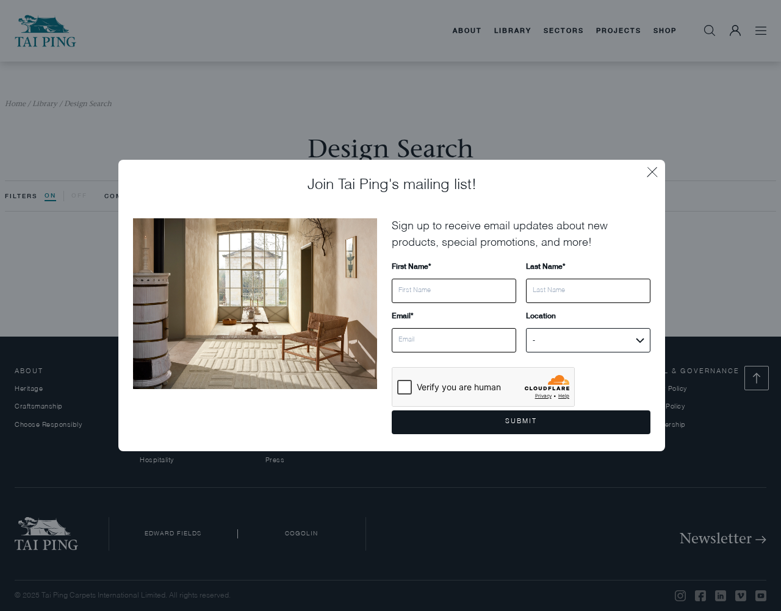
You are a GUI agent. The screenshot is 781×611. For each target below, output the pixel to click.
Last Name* (545, 266)
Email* (402, 315)
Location (541, 315)
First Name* (411, 266)
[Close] (656, 169)
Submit (521, 421)
